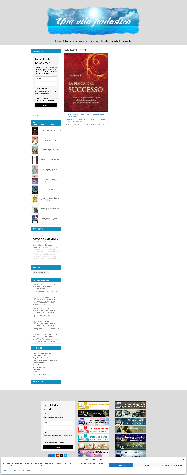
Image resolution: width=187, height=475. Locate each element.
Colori (50, 260)
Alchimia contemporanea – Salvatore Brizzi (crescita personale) (46, 310)
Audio (39, 251)
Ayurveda (54, 256)
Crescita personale (45, 238)
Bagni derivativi (55, 251)
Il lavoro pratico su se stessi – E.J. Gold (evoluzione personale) (47, 336)
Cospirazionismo (50, 236)
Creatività (35, 258)
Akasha (54, 258)
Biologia (46, 243)
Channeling (37, 245)
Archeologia (43, 249)
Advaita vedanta (51, 249)
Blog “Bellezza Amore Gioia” (42, 353)
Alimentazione (37, 256)
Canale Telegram (39, 365)
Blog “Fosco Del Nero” (40, 358)
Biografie (38, 234)
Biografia (43, 241)
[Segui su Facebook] (50, 455)
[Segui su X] (61, 455)
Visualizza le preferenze (172, 465)
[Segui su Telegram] (65, 455)
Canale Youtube (38, 362)
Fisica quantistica (95, 119)
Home (58, 41)
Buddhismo (36, 254)
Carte (47, 254)
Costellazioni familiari (39, 253)
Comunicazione (37, 236)
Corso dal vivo (45, 247)
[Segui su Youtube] (57, 455)
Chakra (49, 256)
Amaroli (41, 243)
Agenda (56, 247)
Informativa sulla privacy (15, 470)
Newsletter (127, 41)
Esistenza (87, 119)
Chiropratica (36, 249)
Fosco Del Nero (71, 119)
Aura (34, 234)
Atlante (43, 236)
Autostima (44, 256)
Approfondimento (45, 251)
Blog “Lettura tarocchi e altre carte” (45, 360)
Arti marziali (51, 243)
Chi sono (67, 41)
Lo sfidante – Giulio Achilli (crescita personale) (47, 286)
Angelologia (43, 254)
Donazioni (115, 41)
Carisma (41, 258)
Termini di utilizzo (26, 470)
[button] (183, 460)
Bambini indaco (47, 258)
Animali (35, 251)
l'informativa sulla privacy (46, 100)
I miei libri (94, 41)
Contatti (104, 41)
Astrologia (41, 260)
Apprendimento (49, 253)
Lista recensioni (80, 41)
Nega (147, 465)
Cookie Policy (6, 470)
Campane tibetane (46, 234)
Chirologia (36, 260)
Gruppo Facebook (39, 367)
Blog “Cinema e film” (40, 355)
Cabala (47, 260)
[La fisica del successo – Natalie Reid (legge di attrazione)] (86, 82)
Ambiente (52, 254)
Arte (43, 245)
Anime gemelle (37, 241)
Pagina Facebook (39, 369)
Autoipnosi (36, 243)
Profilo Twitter (38, 372)
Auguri (51, 247)
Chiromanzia (49, 241)
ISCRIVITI (46, 105)
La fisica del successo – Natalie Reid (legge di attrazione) (85, 115)
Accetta (121, 465)
